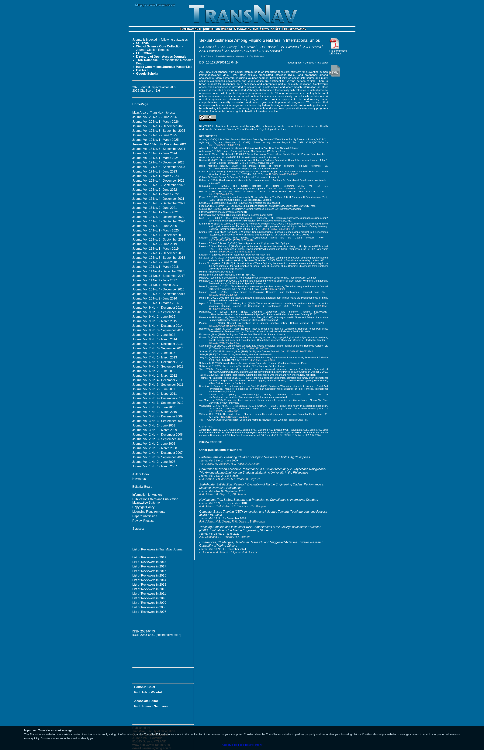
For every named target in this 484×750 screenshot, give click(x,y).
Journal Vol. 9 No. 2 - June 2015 (153, 316)
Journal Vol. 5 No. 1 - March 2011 (154, 393)
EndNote (216, 441)
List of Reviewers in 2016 (149, 571)
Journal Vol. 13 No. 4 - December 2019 (158, 235)
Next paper (322, 62)
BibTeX (204, 441)
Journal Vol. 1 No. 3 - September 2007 (157, 457)
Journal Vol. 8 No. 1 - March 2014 (154, 339)
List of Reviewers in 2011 (149, 593)
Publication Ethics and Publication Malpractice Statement (155, 501)
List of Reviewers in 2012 (149, 589)
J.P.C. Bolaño (268, 47)
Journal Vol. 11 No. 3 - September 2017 (158, 275)
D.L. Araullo (248, 47)
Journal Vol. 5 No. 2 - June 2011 (153, 389)
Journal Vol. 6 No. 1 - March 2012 (154, 375)
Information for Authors (147, 494)
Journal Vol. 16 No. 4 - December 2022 (158, 180)
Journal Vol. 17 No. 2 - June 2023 (154, 171)
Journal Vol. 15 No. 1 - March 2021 (155, 212)
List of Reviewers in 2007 (149, 611)
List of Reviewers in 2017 (149, 566)
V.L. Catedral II (290, 47)
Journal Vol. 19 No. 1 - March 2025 (155, 139)
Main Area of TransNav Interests (153, 112)
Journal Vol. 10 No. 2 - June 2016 (154, 298)
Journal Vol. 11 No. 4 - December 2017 (158, 271)
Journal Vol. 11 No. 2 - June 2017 (154, 280)
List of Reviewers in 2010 (149, 598)
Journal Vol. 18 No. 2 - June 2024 (154, 153)
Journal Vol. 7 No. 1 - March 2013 (154, 357)
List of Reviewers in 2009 (149, 602)
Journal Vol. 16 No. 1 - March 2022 (155, 194)
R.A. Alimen (206, 47)
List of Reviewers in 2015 (149, 575)
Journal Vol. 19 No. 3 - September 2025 (158, 130)
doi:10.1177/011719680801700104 (287, 188)
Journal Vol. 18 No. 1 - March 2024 (155, 157)
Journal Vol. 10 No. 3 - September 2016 (158, 294)
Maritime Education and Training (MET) (240, 126)
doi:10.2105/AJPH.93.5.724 (234, 417)
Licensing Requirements (148, 511)
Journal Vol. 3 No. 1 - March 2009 (154, 430)
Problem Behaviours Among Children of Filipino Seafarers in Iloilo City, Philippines (254, 457)
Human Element (295, 126)
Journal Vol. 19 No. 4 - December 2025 (158, 126)
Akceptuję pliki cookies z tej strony (242, 744)
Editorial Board (142, 486)
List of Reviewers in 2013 (149, 584)
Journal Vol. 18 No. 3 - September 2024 (158, 148)
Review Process (143, 520)
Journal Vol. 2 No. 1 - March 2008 (154, 448)
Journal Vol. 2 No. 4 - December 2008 (157, 434)
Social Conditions (247, 129)
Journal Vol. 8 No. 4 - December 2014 (157, 325)
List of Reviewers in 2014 (149, 580)
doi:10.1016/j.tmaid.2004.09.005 (281, 174)
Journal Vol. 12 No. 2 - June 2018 (154, 262)
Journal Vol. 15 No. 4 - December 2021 (158, 198)
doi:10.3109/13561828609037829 (226, 325)
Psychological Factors (272, 129)
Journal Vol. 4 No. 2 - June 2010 (153, 407)
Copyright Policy (143, 507)
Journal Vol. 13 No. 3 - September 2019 (158, 239)
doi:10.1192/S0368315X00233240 (295, 351)
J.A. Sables (232, 50)
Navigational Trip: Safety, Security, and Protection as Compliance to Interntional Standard (258, 499)
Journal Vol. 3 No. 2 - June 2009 (153, 425)
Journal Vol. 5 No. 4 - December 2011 (157, 380)
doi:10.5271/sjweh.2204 (221, 194)
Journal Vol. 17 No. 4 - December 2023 (158, 162)
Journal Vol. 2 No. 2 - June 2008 (153, 443)
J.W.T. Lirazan (312, 47)
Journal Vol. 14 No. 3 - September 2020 (158, 221)
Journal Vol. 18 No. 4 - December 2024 (222, 548)
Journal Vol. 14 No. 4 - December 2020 (158, 216)
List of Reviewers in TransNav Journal (157, 549)
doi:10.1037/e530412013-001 (224, 342)
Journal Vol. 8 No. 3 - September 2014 (157, 330)
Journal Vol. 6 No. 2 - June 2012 (153, 371)
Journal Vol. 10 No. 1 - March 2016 (155, 303)
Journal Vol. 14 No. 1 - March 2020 (155, 230)
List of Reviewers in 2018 (149, 561)
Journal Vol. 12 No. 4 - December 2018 (158, 253)
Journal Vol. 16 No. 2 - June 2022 (154, 189)
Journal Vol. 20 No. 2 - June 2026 (154, 117)
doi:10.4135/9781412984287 (224, 294)
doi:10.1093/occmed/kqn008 (223, 411)
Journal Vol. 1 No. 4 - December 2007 (157, 452)
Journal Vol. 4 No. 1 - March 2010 (154, 411)
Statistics (138, 528)
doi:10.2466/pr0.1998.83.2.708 (224, 145)
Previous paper (294, 62)
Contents (309, 62)
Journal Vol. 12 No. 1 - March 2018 (155, 266)
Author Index (140, 474)
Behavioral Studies (224, 129)
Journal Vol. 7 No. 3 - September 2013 (157, 348)
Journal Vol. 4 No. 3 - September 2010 (157, 402)
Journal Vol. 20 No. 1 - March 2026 (155, 121)
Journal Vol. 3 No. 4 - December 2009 (157, 416)
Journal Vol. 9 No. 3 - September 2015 (157, 312)
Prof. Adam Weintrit (148, 692)
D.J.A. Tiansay (227, 47)
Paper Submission (144, 516)
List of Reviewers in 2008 (149, 607)
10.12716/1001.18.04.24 (222, 62)
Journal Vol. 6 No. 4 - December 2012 (157, 362)
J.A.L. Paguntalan (210, 50)
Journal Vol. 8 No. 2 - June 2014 (153, 334)
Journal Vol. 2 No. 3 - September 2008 (157, 439)
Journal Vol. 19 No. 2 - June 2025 (154, 135)
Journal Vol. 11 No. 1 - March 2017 (155, 284)
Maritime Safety (274, 126)
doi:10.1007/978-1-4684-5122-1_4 (237, 251)
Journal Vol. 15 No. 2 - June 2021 (154, 207)
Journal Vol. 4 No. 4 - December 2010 (157, 398)
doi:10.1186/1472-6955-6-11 (256, 348)
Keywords (139, 478)
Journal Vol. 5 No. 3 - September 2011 (157, 384)
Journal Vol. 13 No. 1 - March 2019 (155, 248)
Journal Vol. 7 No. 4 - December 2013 (157, 343)
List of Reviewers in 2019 (149, 557)
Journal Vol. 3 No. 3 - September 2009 (157, 421)
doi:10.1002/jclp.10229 (273, 289)
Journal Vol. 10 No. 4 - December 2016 (158, 289)
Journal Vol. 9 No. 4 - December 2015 (157, 307)
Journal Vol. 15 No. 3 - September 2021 (158, 203)
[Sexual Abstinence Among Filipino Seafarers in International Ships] (334, 48)
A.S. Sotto (250, 50)
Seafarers (312, 126)
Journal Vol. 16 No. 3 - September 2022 (158, 185)
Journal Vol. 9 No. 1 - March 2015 (154, 321)
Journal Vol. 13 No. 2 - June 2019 (154, 244)
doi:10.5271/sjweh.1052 (263, 360)
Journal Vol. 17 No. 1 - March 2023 (155, 176)
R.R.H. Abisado (270, 50)
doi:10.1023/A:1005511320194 (278, 229)
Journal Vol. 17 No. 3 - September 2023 (158, 167)
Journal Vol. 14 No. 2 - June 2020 (154, 226)
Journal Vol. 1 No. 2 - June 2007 (153, 461)
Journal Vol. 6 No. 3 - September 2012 (157, 366)
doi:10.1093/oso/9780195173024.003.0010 (231, 240)
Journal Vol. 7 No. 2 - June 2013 (153, 352)
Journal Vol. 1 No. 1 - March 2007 (154, 466)
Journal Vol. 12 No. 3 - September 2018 (158, 257)
